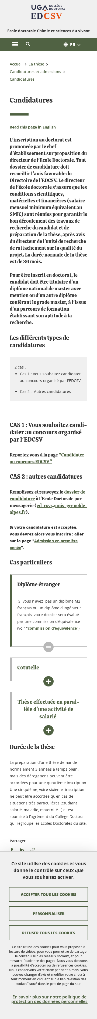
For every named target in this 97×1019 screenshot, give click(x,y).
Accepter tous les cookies (48, 894)
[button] (28, 44)
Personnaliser (48, 913)
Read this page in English (33, 127)
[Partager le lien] (32, 850)
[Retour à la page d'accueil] (49, 13)
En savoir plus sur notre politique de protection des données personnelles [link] (49, 999)
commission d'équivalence (52, 628)
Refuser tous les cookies (48, 932)
